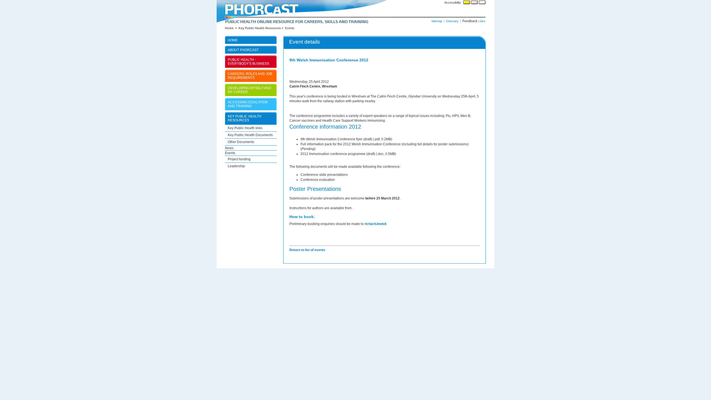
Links (481, 21)
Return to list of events (307, 250)
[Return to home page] (355, 12)
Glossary (452, 21)
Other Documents (241, 142)
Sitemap (436, 21)
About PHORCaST (243, 50)
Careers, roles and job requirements (250, 75)
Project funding (239, 159)
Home (233, 40)
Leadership (236, 166)
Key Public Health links (245, 128)
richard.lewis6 (375, 224)
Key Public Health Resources (260, 28)
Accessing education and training (248, 104)
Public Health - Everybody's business (248, 61)
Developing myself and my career (249, 90)
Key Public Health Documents (250, 135)
